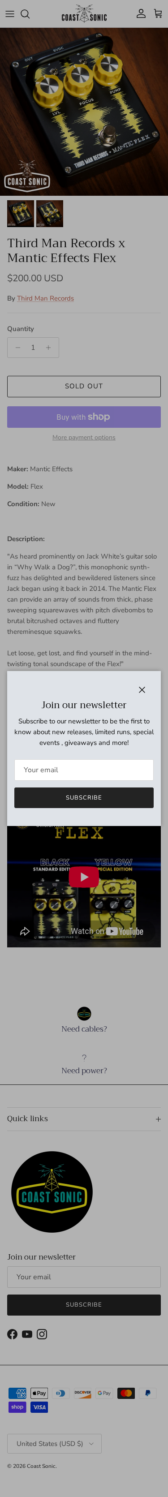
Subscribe (84, 798)
